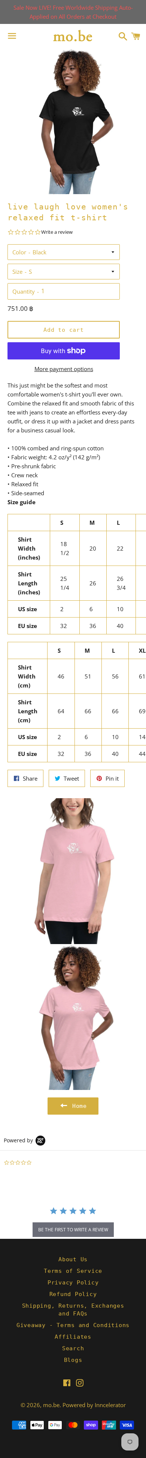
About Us (73, 1259)
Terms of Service (73, 1271)
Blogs (73, 1360)
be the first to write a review (73, 1229)
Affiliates (73, 1336)
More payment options (63, 369)
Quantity (23, 291)
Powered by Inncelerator (94, 1405)
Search (73, 1348)
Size (17, 271)
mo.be (51, 1405)
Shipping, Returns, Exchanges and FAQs (73, 1309)
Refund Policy (73, 1294)
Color (19, 252)
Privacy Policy (73, 1282)
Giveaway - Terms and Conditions (73, 1325)
